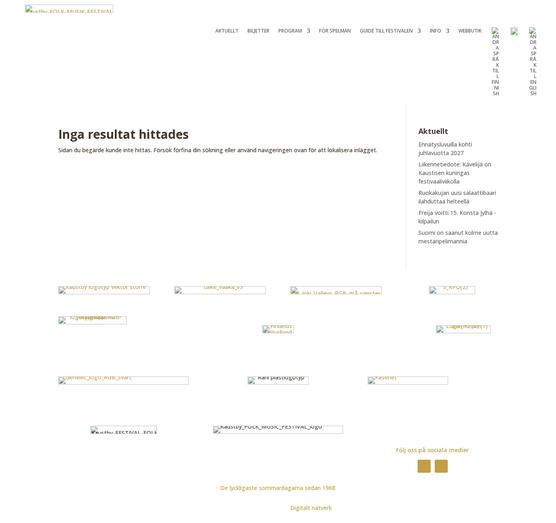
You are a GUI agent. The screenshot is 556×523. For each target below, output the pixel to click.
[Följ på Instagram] (441, 466)
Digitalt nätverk (311, 508)
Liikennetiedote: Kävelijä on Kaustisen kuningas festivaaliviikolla (454, 172)
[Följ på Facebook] (424, 466)
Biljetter (258, 31)
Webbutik (470, 31)
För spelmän (335, 31)
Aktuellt (227, 31)
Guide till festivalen (386, 31)
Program (290, 31)
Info (435, 31)
